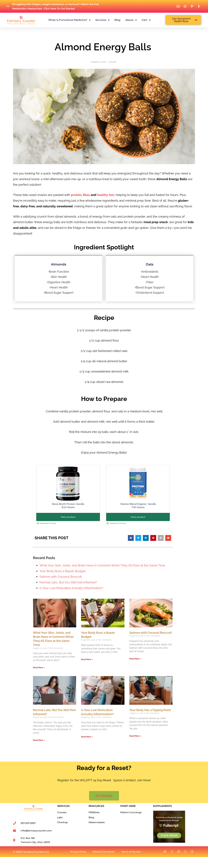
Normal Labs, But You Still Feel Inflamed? (68, 582)
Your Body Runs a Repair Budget (62, 571)
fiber (86, 195)
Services (100, 19)
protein (76, 195)
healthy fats (105, 195)
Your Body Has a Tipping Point (150, 710)
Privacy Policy (78, 851)
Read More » (39, 667)
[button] (131, 538)
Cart (144, 19)
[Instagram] (185, 851)
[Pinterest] (178, 851)
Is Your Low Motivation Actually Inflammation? (71, 588)
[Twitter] (164, 851)
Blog (117, 19)
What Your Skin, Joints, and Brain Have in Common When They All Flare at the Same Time (102, 565)
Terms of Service (131, 851)
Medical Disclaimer (104, 851)
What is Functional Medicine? (67, 19)
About (129, 19)
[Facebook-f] (171, 851)
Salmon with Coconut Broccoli (60, 576)
